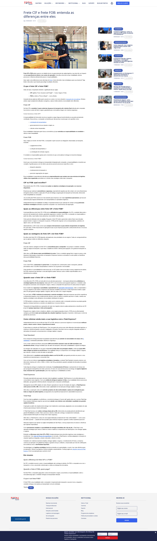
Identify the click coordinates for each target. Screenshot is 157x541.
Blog (84, 3)
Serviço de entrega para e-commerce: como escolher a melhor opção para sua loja (123, 88)
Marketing (118, 70)
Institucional (73, 3)
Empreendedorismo (120, 42)
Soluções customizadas (52, 510)
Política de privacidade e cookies (89, 515)
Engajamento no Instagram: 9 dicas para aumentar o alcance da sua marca (123, 74)
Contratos (83, 518)
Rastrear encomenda (51, 503)
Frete (30, 487)
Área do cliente (122, 3)
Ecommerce (118, 29)
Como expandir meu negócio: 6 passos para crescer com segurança (123, 46)
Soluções (47, 3)
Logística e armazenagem (52, 513)
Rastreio (38, 3)
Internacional (49, 508)
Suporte (91, 3)
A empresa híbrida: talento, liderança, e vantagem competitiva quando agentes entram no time (123, 60)
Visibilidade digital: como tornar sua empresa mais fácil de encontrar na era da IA (123, 101)
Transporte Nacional (51, 505)
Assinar (107, 537)
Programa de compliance (87, 513)
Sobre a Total (84, 503)
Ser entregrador (50, 515)
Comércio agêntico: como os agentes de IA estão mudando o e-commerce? (123, 33)
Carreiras (83, 505)
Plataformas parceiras (52, 518)
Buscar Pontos (102, 3)
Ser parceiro (59, 3)
